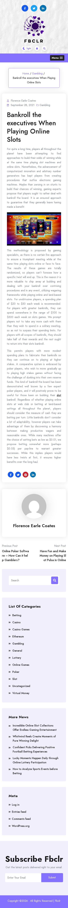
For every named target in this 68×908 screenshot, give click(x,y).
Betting (16, 615)
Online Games (20, 665)
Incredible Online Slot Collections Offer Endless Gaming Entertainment (35, 728)
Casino (16, 622)
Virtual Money (20, 693)
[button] (57, 58)
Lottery (16, 658)
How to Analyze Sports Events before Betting (35, 771)
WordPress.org (21, 826)
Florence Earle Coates (34, 526)
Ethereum (18, 636)
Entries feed (19, 812)
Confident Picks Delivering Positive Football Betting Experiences (34, 749)
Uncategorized (21, 686)
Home (25, 73)
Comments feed (21, 819)
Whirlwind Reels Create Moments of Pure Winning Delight (34, 739)
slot (59, 395)
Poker (15, 672)
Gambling (37, 73)
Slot (14, 679)
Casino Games (21, 629)
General (17, 651)
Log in (15, 805)
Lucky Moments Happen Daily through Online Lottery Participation (35, 760)
